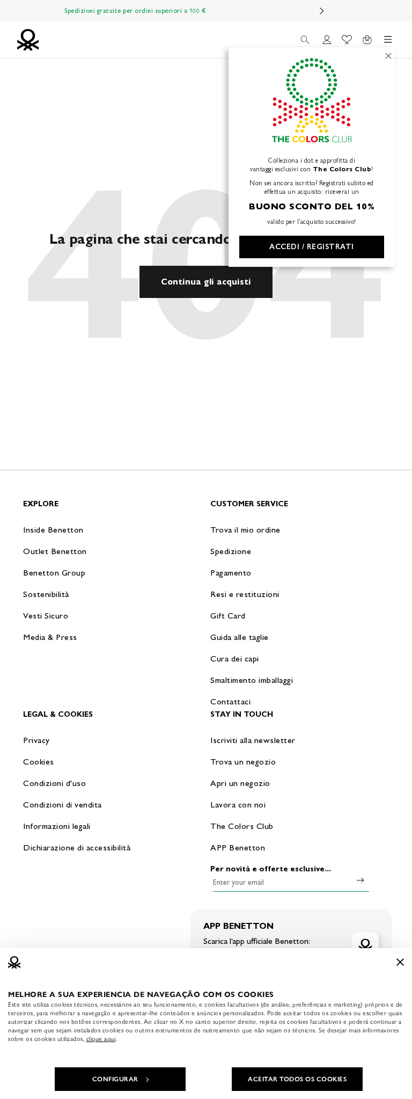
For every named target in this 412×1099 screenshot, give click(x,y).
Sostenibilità (46, 594)
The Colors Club (242, 826)
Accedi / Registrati (311, 246)
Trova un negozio (243, 761)
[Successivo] (321, 10)
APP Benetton (237, 847)
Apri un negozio (240, 783)
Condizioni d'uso (54, 783)
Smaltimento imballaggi (251, 680)
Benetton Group (54, 572)
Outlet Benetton (55, 551)
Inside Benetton (53, 530)
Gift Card (228, 615)
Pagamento (231, 572)
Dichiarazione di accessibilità (76, 847)
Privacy (36, 740)
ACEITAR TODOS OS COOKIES (297, 1079)
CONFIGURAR (115, 1079)
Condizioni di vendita (62, 804)
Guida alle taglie (239, 637)
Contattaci (230, 701)
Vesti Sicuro (45, 615)
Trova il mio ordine (245, 530)
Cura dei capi (234, 658)
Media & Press (50, 637)
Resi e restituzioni (244, 594)
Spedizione (230, 551)
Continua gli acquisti (206, 281)
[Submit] (360, 880)
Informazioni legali (57, 826)
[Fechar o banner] (400, 962)
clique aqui (101, 1039)
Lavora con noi (238, 804)
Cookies (38, 761)
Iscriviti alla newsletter (253, 740)
